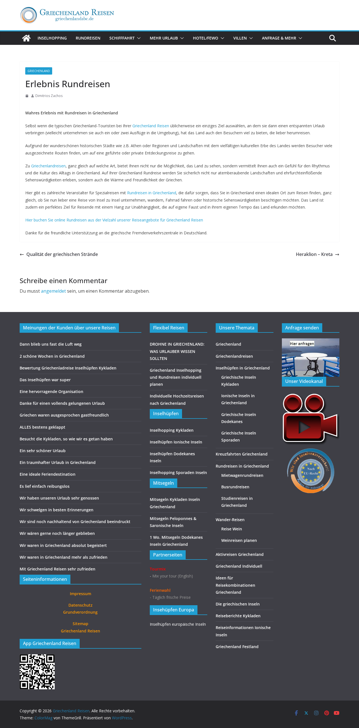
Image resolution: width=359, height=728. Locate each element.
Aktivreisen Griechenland (240, 554)
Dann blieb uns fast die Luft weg (51, 344)
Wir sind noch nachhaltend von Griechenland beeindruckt (75, 521)
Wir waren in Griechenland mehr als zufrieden (63, 557)
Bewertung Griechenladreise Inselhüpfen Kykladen (68, 368)
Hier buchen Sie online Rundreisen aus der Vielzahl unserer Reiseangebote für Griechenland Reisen (114, 220)
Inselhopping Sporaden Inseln (178, 472)
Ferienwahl (160, 590)
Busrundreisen (235, 486)
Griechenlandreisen (48, 165)
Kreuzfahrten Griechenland (242, 454)
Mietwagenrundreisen (242, 475)
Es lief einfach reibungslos (45, 486)
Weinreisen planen (239, 540)
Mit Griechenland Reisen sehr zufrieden (57, 569)
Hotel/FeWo (205, 38)
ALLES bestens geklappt (42, 427)
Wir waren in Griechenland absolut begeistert (63, 545)
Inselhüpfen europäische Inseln (178, 624)
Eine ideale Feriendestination (47, 474)
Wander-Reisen (230, 519)
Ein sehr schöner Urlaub (43, 450)
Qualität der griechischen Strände (62, 254)
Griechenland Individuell (239, 566)
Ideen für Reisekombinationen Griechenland (235, 585)
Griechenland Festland (237, 646)
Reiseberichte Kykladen (238, 615)
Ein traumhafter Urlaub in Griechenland (58, 462)
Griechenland (38, 71)
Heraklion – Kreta (314, 254)
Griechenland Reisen (150, 125)
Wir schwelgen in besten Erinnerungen (56, 509)
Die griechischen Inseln (238, 604)
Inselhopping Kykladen (172, 430)
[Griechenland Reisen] (26, 38)
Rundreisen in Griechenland (151, 192)
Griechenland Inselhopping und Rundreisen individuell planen (175, 377)
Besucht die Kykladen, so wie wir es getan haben (66, 439)
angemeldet (53, 291)
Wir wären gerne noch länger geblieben (57, 533)
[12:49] (27, 96)
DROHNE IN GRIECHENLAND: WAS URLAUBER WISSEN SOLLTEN (177, 351)
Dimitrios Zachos (49, 95)
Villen (240, 38)
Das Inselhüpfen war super (45, 379)
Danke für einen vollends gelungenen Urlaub (62, 403)
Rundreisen (88, 38)
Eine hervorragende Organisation (51, 391)
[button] (138, 38)
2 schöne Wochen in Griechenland (52, 356)
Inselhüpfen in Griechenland (243, 368)
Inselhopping (52, 38)
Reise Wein (231, 528)
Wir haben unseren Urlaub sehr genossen (59, 498)
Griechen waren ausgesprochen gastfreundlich (64, 415)
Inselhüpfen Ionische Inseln (176, 442)
